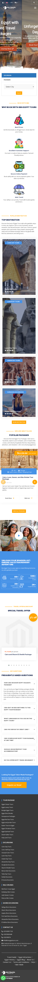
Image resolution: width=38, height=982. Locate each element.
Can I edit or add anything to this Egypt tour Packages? (17, 709)
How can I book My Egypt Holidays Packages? (17, 684)
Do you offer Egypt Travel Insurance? (18, 760)
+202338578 (7, 937)
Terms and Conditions (21, 962)
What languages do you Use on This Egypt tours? (18, 720)
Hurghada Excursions (15, 392)
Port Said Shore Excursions (9, 916)
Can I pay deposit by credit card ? (16, 729)
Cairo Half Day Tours (8, 850)
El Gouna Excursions (8, 880)
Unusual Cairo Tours (8, 853)
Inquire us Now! (14, 785)
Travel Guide (11, 957)
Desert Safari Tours (7, 835)
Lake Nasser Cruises (8, 895)
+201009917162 (8, 931)
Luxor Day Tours (13, 301)
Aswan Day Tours (13, 360)
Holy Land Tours (6, 838)
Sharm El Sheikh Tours (8, 868)
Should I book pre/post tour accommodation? (15, 750)
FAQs (33, 962)
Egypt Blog (21, 960)
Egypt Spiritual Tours (8, 831)
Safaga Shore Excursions (9, 907)
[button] (35, 8)
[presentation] (3, 482)
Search (19, 93)
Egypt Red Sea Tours (8, 819)
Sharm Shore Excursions (9, 910)
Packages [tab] (7, 80)
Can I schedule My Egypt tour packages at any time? (19, 739)
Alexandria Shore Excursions (10, 919)
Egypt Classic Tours (7, 804)
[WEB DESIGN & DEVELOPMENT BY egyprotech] (7, 980)
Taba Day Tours (6, 874)
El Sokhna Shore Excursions (10, 922)
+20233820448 (7, 934)
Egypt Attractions (24, 957)
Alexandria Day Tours (8, 862)
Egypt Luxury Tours (7, 807)
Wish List (27, 498)
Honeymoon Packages (8, 816)
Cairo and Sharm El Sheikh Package (18, 654)
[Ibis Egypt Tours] (9, 7)
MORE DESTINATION (19, 422)
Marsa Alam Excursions (8, 871)
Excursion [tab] (7, 75)
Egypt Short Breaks (7, 813)
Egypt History (9, 960)
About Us (30, 960)
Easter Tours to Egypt (8, 825)
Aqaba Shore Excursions (9, 913)
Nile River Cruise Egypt (8, 889)
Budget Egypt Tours (7, 810)
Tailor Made (19, 965)
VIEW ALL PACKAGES (19, 511)
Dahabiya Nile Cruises (8, 892)
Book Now (8, 498)
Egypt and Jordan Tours (9, 822)
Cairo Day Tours (13, 243)
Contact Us (7, 962)
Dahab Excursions (7, 877)
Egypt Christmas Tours (8, 828)
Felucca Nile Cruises (7, 898)
